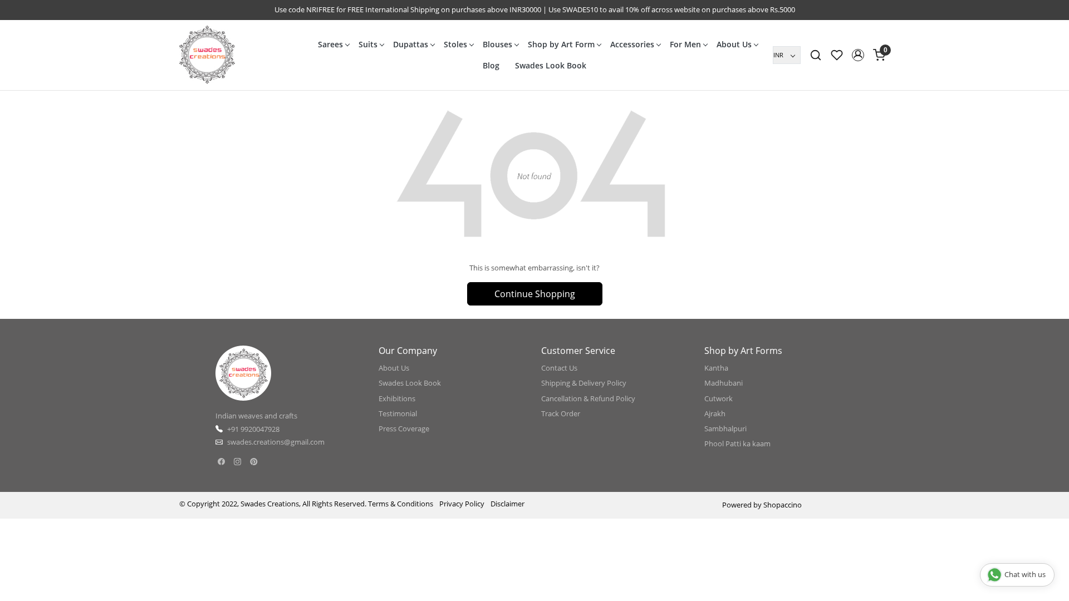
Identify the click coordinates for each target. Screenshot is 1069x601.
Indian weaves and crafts (256, 416)
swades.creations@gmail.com (276, 442)
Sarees (330, 44)
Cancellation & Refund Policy (588, 398)
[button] (858, 55)
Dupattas (410, 44)
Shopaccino (782, 505)
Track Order (560, 413)
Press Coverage (404, 428)
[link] (815, 55)
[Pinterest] (253, 462)
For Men (685, 44)
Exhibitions (397, 398)
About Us (734, 44)
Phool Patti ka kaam (737, 444)
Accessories (632, 44)
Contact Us (559, 368)
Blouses (497, 44)
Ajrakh (714, 413)
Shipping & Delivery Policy (583, 383)
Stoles (455, 44)
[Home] (207, 55)
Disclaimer (507, 504)
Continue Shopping (534, 294)
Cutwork (718, 398)
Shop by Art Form (561, 44)
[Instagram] (237, 462)
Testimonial (398, 413)
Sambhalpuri (725, 428)
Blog (491, 65)
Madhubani (723, 383)
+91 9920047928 (253, 429)
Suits (368, 44)
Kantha (716, 368)
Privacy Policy (461, 504)
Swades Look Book (550, 65)
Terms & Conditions (400, 504)
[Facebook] (221, 462)
